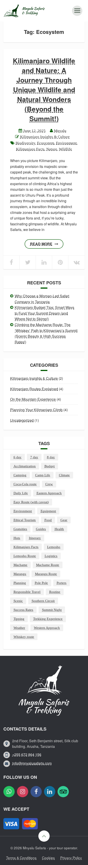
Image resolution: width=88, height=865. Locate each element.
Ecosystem (45, 143)
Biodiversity (25, 143)
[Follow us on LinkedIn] (49, 791)
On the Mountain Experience (33, 399)
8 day (51, 457)
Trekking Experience (48, 619)
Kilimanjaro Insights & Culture (45, 137)
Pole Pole (41, 583)
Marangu (20, 574)
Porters (61, 583)
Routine (54, 592)
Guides (41, 529)
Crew (49, 484)
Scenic (18, 601)
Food (48, 520)
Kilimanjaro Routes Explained (34, 388)
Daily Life (21, 493)
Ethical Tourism (25, 520)
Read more (41, 243)
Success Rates (23, 610)
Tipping (19, 619)
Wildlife (65, 149)
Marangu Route (46, 574)
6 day (17, 457)
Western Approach (47, 628)
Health (59, 529)
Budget (49, 466)
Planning (20, 583)
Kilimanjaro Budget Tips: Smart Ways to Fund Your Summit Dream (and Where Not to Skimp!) (44, 313)
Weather (19, 628)
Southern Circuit (43, 601)
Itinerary (35, 538)
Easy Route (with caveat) (31, 502)
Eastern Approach (49, 493)
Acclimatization (25, 466)
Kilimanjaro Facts (30, 149)
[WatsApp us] (9, 791)
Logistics (51, 556)
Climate (64, 475)
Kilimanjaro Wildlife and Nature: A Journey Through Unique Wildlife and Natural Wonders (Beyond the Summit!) (44, 89)
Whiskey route (24, 637)
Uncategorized (22, 420)
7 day (34, 457)
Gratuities (20, 529)
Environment (66, 143)
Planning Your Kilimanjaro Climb (36, 409)
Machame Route (47, 565)
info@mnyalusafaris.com (32, 763)
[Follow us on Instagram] (22, 791)
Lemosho (53, 547)
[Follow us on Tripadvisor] (63, 791)
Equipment (48, 511)
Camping (20, 475)
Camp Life (42, 475)
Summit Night (52, 610)
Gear (63, 520)
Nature (51, 149)
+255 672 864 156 (26, 754)
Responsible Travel (27, 592)
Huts (17, 538)
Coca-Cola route (25, 484)
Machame (20, 565)
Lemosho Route (25, 556)
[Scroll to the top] (44, 836)
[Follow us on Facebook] (36, 791)
